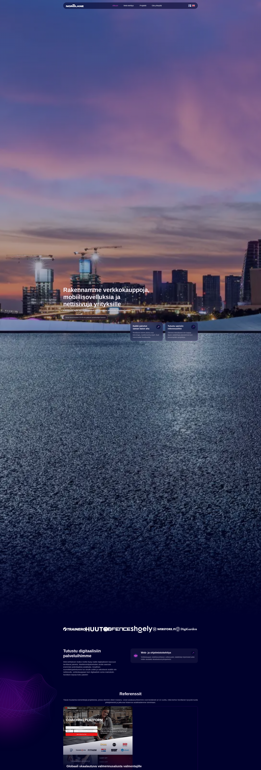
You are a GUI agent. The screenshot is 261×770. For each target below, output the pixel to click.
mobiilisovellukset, (158, 657)
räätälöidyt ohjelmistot (183, 657)
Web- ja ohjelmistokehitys (156, 652)
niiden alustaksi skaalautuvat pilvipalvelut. (156, 659)
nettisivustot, (169, 657)
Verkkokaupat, (146, 657)
